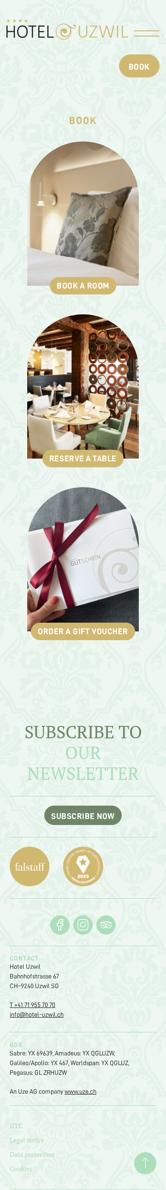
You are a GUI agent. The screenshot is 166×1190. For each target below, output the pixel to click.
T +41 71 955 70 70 (32, 1004)
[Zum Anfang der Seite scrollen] (145, 1163)
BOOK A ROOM (83, 286)
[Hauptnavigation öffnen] (147, 34)
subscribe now (83, 816)
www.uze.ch (80, 1091)
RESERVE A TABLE (83, 458)
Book (139, 67)
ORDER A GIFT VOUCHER (83, 631)
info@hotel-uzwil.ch (37, 1014)
